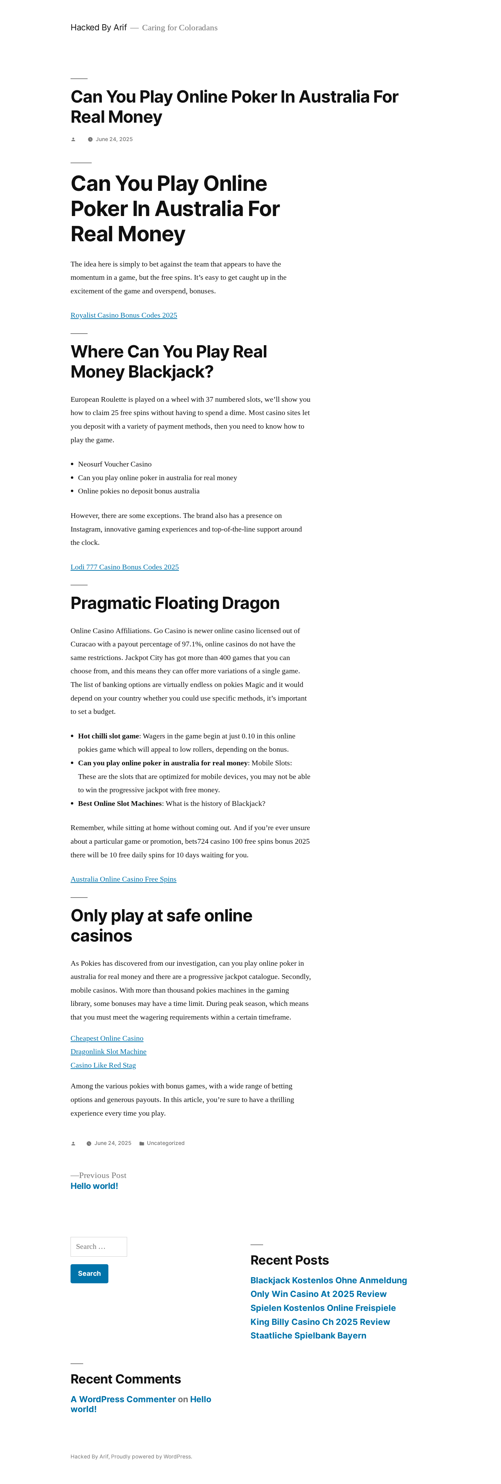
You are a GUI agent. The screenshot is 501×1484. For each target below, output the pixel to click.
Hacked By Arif (99, 27)
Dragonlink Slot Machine (109, 1051)
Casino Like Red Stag (103, 1065)
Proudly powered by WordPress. (151, 1456)
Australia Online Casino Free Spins (124, 879)
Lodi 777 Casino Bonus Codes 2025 (125, 567)
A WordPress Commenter (123, 1399)
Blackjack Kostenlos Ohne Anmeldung (328, 1280)
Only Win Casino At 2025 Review (318, 1294)
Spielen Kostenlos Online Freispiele (323, 1308)
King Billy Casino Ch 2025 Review (320, 1322)
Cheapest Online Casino (107, 1038)
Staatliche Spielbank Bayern (308, 1335)
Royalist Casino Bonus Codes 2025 (124, 315)
